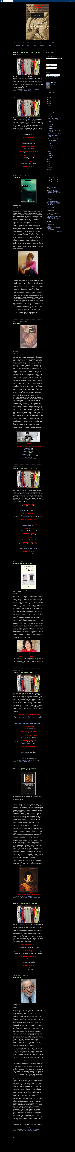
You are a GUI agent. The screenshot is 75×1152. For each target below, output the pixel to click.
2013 (48, 161)
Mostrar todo (59, 231)
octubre (50, 110)
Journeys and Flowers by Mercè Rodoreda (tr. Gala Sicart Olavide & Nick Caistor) (53, 192)
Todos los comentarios (52, 67)
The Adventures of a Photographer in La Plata (23, 516)
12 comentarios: (37, 460)
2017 (48, 101)
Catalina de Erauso (23, 897)
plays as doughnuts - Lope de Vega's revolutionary (28, 716)
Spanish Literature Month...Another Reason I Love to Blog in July (28, 723)
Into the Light (49, 223)
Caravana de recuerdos (37, 7)
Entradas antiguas (39, 1135)
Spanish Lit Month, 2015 (28, 525)
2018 (48, 99)
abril (49, 151)
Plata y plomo (17, 977)
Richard (54, 82)
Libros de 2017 (17, 45)
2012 (48, 163)
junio (49, 147)
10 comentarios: (38, 89)
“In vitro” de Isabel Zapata (52, 187)
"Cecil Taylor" (27, 449)
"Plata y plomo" (23, 958)
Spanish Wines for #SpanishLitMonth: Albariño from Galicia (28, 521)
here (15, 659)
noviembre (50, 109)
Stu (34, 495)
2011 (48, 165)
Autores (32, 48)
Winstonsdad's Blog (51, 212)
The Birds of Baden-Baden (24, 534)
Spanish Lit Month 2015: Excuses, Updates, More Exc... (54, 120)
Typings (49, 197)
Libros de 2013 (51, 45)
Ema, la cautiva (27, 448)
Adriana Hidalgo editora (23, 204)
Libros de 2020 (34, 42)
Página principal (17, 42)
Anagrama (29, 590)
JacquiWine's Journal (52, 190)
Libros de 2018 (51, 42)
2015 (48, 105)
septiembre (50, 112)
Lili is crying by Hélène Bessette (53, 213)
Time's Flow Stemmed (52, 221)
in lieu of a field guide (52, 207)
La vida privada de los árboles (22, 563)
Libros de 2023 (26, 42)
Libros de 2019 (43, 42)
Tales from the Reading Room (54, 216)
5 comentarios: (37, 1129)
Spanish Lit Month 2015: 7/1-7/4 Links (25, 903)
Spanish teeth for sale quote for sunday (28, 548)
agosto (49, 114)
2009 (48, 169)
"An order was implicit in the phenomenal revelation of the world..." (28, 951)
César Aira (21, 461)
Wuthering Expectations (52, 201)
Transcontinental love (28, 945)
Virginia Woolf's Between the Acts (53, 198)
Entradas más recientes (18, 1135)
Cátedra (18, 798)
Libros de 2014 (42, 45)
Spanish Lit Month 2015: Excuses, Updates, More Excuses (27, 53)
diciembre (50, 107)
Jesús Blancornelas (24, 1130)
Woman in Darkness (24, 553)
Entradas (49, 65)
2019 (48, 97)
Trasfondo (16, 177)
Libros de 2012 (17, 48)
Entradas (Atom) (22, 1137)
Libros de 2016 (25, 45)
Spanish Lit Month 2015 (24, 90)
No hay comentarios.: (19, 970)
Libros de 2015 (34, 45)
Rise (14, 702)
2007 (48, 173)
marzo (49, 153)
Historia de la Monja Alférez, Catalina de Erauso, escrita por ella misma (25, 769)
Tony (18, 702)
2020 (48, 95)
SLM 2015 (29, 693)
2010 (48, 167)
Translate (56, 76)
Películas (38, 48)
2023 (48, 94)
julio (49, 116)
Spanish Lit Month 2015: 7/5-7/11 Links (25, 672)
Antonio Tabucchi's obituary (52, 209)
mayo (49, 149)
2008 (48, 171)
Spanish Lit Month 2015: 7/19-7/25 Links (25, 97)
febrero (49, 155)
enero (49, 157)
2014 (48, 159)
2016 (48, 103)
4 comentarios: (37, 896)
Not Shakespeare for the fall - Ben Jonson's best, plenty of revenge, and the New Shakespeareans (53, 203)
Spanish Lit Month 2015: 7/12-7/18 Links (25, 468)
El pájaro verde (50, 226)
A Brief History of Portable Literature (23, 515)
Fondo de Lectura (51, 186)
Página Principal (29, 1135)
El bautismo (17, 323)
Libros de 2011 (25, 48)
